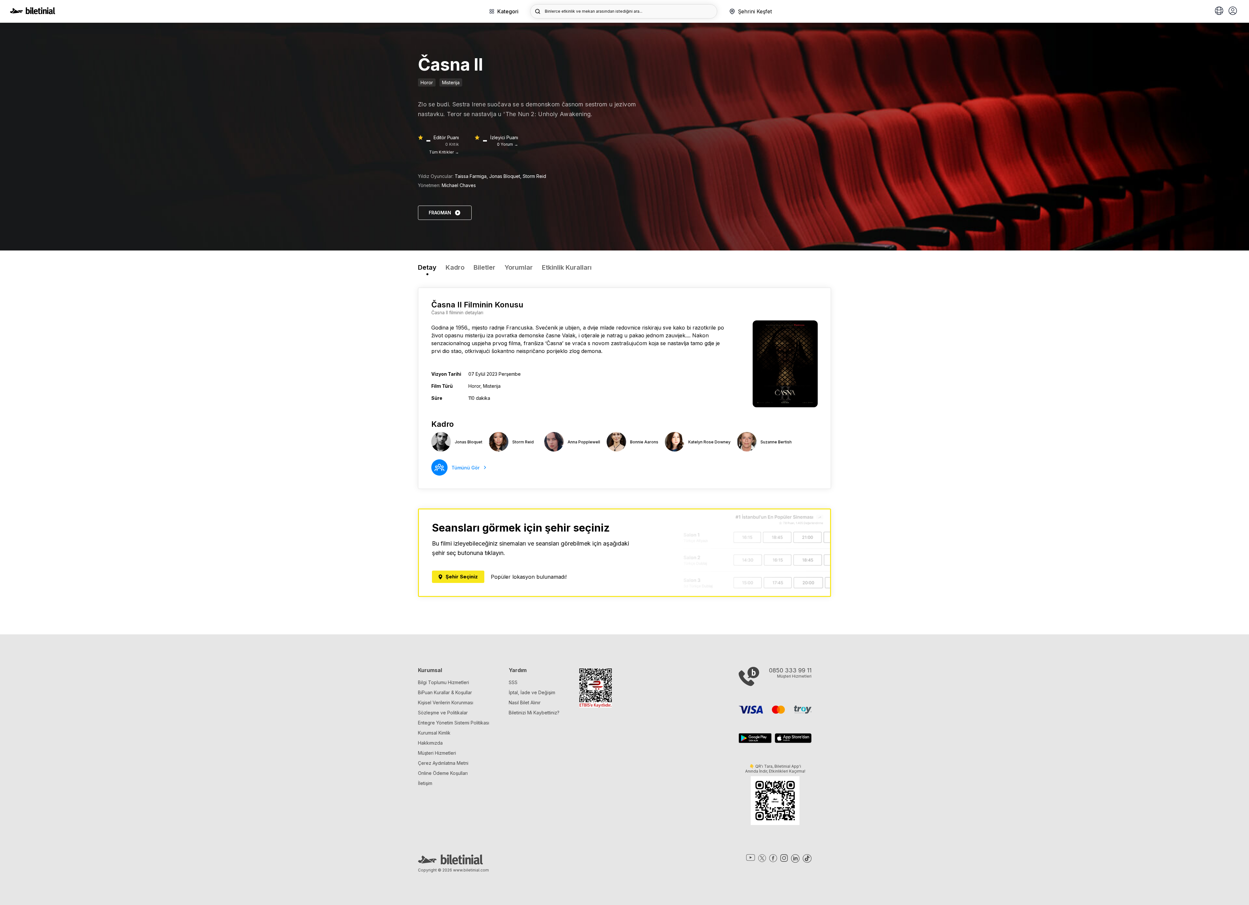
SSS (513, 682)
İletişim (425, 783)
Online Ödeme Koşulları (443, 773)
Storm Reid (534, 176)
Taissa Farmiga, (472, 176)
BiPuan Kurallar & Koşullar (445, 692)
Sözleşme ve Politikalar (443, 712)
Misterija (451, 82)
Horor (427, 82)
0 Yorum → (507, 144)
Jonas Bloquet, (506, 176)
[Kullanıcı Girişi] (1232, 11)
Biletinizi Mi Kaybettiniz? (534, 712)
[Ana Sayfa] (32, 12)
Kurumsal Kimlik (434, 733)
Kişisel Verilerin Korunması (445, 702)
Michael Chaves (459, 185)
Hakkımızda (430, 743)
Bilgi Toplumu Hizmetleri (443, 682)
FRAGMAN (440, 212)
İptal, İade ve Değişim (532, 692)
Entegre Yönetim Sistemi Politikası (453, 722)
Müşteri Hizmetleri (437, 753)
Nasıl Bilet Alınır (525, 702)
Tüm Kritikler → (444, 152)
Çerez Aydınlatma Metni (443, 763)
